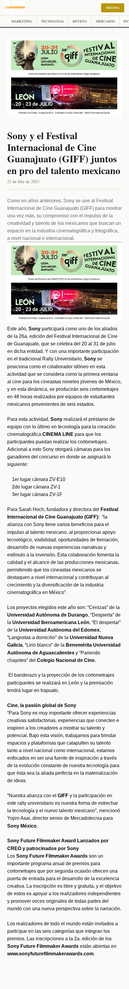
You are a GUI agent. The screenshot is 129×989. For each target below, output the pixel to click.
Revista (80, 21)
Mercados (105, 21)
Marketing (21, 21)
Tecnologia (52, 21)
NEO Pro (112, 7)
